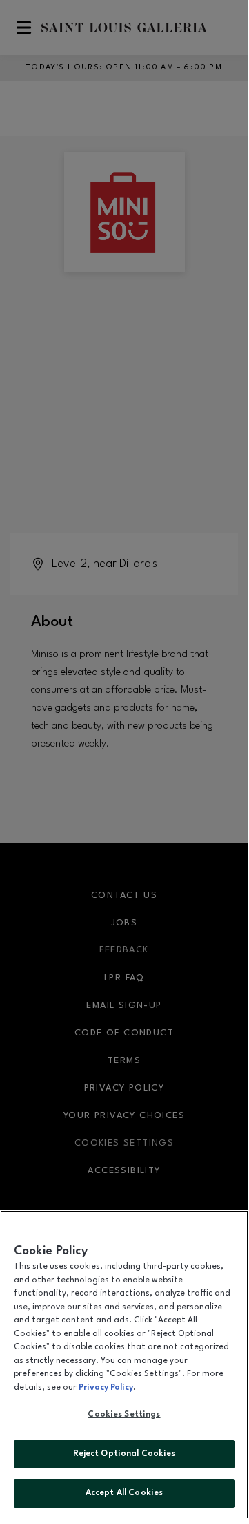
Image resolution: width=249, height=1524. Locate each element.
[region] (124, 1364)
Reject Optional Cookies (124, 1454)
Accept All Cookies (124, 1493)
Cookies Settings (124, 1414)
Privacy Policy (106, 1388)
